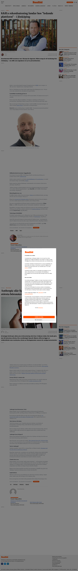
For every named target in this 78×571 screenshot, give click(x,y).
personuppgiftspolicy (29, 293)
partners (26, 267)
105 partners (40, 307)
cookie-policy (40, 292)
